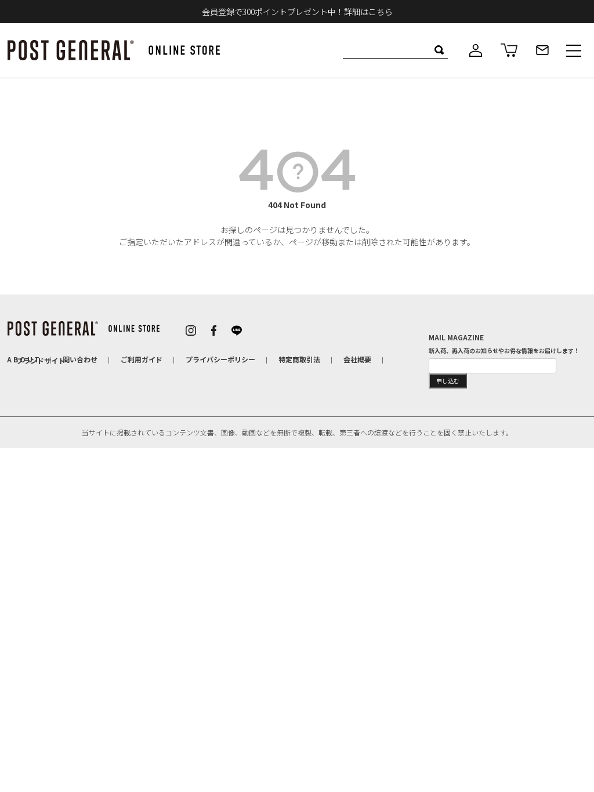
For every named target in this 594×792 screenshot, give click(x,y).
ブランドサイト (40, 360)
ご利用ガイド (141, 359)
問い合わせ (80, 359)
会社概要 (357, 359)
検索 (439, 50)
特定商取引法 (299, 359)
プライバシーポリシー (220, 359)
